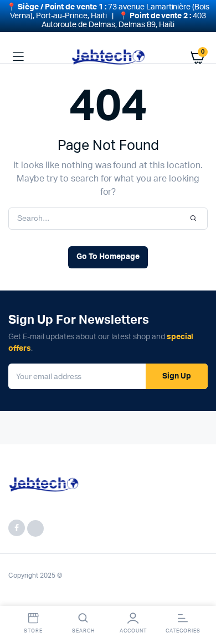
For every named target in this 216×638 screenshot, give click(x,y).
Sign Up (176, 376)
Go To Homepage (108, 257)
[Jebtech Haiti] (108, 57)
